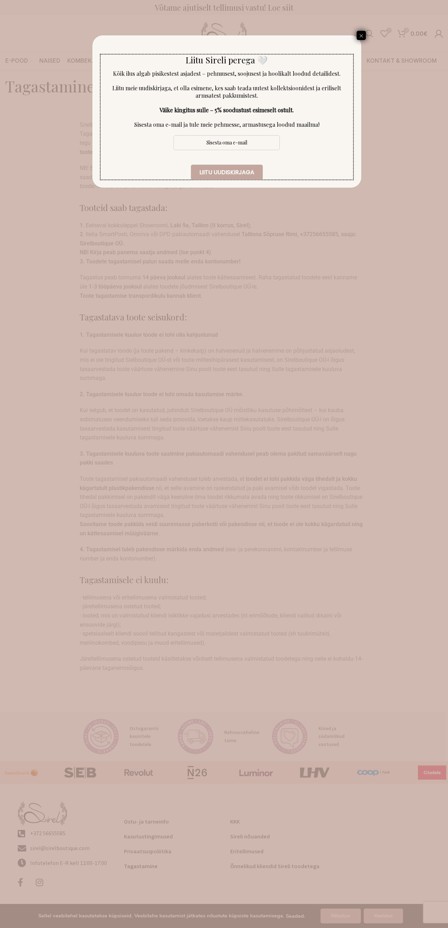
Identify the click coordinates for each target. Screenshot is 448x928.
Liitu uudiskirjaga (226, 172)
